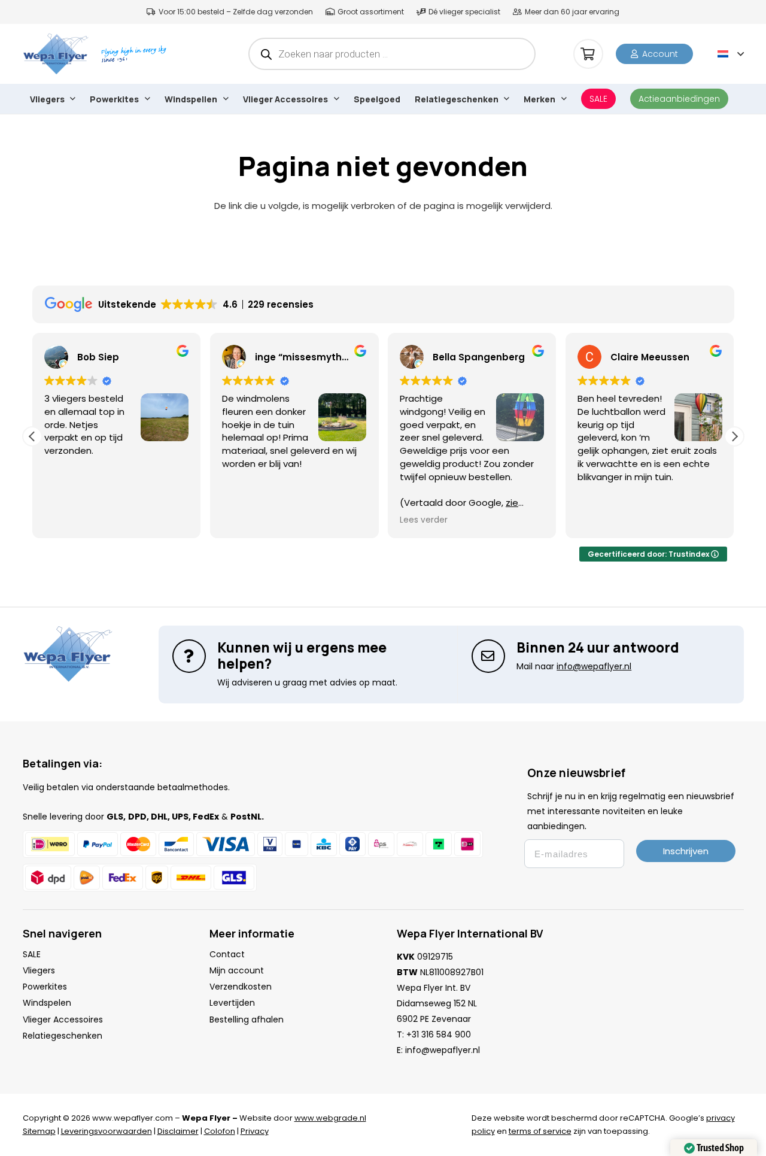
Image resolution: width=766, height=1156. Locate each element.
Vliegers (39, 970)
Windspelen (47, 1003)
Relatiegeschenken (62, 1036)
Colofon (219, 1131)
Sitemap (39, 1131)
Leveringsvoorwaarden (106, 1131)
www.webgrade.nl (330, 1118)
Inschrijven (686, 851)
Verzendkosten (240, 987)
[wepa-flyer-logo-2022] (56, 54)
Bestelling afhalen (246, 1019)
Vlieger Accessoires (63, 1019)
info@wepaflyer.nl (442, 1050)
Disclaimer (178, 1131)
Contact (227, 954)
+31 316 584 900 (438, 1034)
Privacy (255, 1131)
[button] (731, 54)
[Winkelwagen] (588, 54)
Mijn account (236, 970)
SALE (32, 954)
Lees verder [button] (424, 520)
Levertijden (232, 1003)
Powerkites (45, 987)
